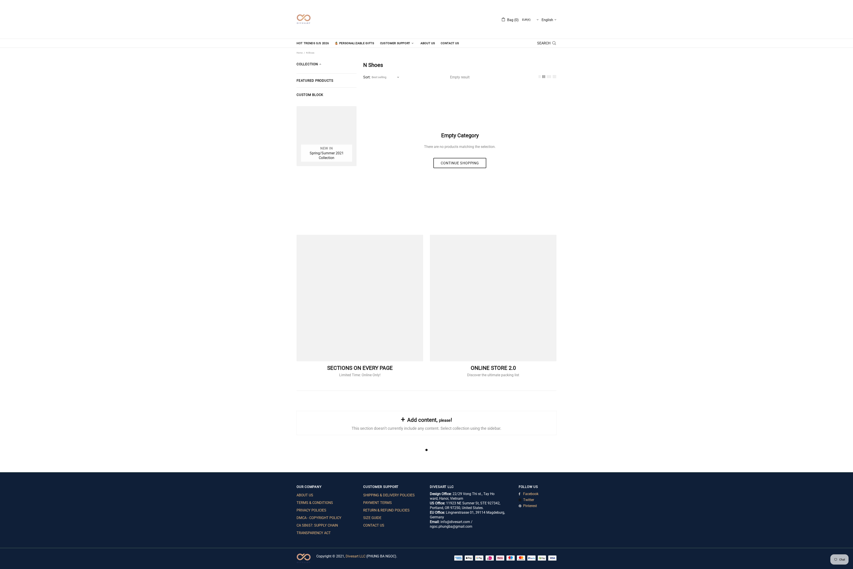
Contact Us (373, 525)
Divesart (304, 19)
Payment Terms (377, 503)
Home (300, 53)
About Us (305, 495)
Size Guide (372, 518)
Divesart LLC (355, 556)
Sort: (367, 77)
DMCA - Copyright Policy (319, 518)
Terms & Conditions (315, 503)
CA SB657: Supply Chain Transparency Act (317, 529)
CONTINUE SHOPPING (460, 163)
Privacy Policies (311, 510)
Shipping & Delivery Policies (389, 495)
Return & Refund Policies (386, 510)
